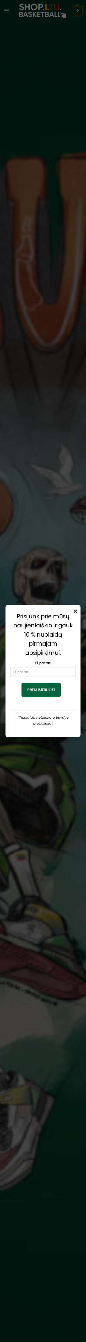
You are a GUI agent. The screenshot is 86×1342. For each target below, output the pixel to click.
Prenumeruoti (41, 689)
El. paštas (43, 663)
